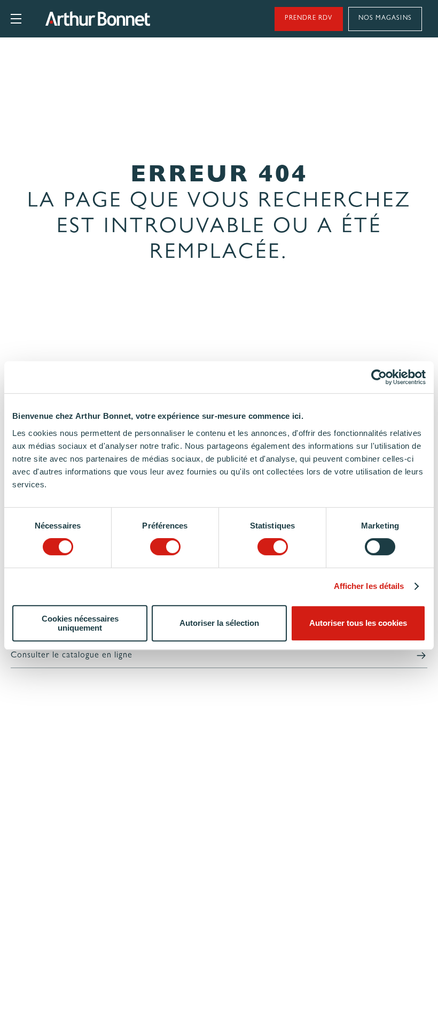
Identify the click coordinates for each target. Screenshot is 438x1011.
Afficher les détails (369, 586)
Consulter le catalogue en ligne (71, 656)
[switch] (165, 546)
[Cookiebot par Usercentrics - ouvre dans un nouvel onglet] (379, 377)
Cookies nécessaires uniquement (80, 623)
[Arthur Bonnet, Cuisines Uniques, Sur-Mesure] (132, 18)
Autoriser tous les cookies (358, 622)
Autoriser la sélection (219, 622)
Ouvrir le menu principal (16, 18)
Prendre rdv (308, 19)
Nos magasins (385, 19)
